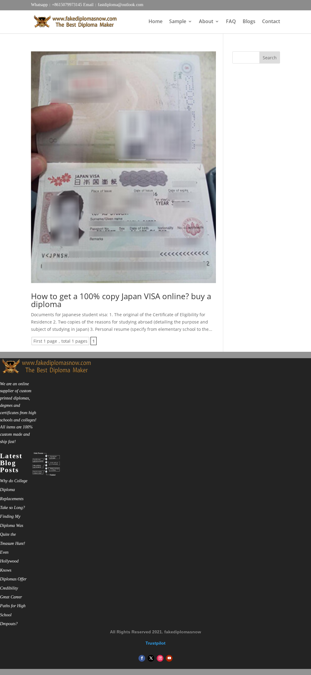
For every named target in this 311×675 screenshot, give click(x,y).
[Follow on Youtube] (169, 658)
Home (155, 22)
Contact (271, 22)
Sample (177, 22)
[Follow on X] (151, 658)
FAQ (231, 22)
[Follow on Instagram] (160, 658)
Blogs (249, 22)
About (206, 22)
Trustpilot (155, 643)
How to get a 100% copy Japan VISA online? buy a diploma (121, 300)
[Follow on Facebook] (141, 658)
